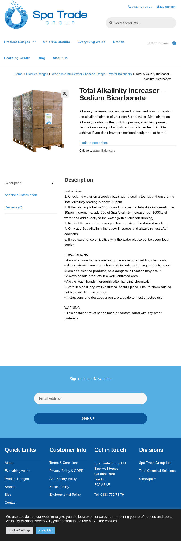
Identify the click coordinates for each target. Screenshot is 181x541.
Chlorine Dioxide (56, 42)
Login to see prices (93, 142)
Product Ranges (17, 42)
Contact (10, 502)
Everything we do (92, 42)
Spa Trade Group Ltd (155, 463)
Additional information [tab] (21, 195)
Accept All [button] (45, 530)
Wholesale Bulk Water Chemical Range (78, 74)
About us (60, 58)
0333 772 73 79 (142, 6)
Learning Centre (17, 58)
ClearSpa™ (147, 479)
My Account (168, 6)
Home (18, 74)
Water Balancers (120, 74)
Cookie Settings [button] (19, 530)
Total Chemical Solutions (157, 471)
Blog (41, 58)
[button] (65, 94)
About (9, 463)
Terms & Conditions (63, 463)
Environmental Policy (65, 494)
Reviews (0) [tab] (13, 207)
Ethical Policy (59, 487)
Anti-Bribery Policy (63, 479)
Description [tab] (13, 183)
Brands (119, 42)
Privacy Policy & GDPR (66, 471)
